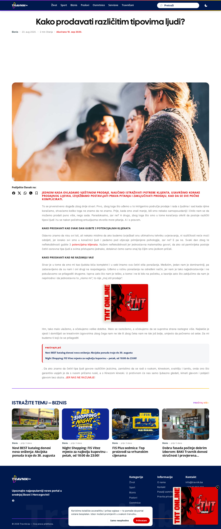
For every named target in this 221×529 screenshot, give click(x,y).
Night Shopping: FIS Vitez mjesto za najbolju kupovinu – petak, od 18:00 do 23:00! (91, 358)
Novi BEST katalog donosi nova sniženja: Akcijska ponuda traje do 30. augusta (89, 352)
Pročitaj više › (201, 402)
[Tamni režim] (206, 5)
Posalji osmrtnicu (166, 491)
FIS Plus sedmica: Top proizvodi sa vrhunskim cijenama (130, 452)
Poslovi (85, 5)
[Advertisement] (110, 58)
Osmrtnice (99, 5)
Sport (64, 5)
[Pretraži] (161, 5)
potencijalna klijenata (85, 244)
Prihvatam (141, 520)
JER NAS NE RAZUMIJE (80, 377)
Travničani (128, 5)
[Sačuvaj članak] (36, 193)
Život (54, 5)
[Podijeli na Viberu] (31, 193)
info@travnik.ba (194, 482)
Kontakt (161, 487)
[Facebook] (13, 500)
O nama (161, 482)
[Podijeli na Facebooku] (13, 193)
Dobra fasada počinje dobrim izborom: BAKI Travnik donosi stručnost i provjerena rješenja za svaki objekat (184, 453)
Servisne (113, 5)
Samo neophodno (119, 520)
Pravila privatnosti (167, 496)
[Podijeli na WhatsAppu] (25, 193)
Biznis (74, 5)
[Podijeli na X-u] (19, 193)
